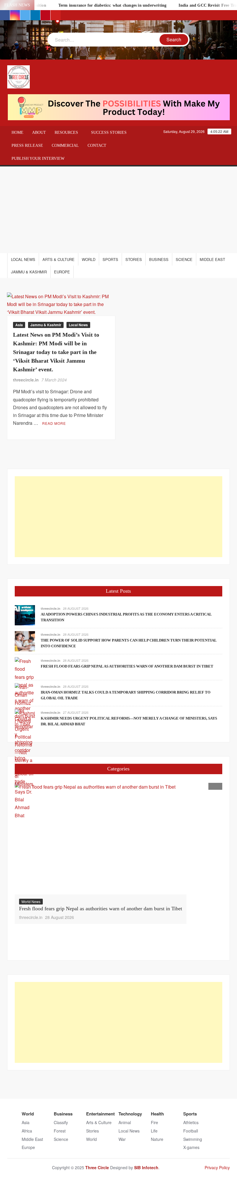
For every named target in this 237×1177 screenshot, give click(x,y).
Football (190, 1131)
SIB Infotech (146, 1167)
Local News (23, 259)
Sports (110, 259)
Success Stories (109, 132)
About (39, 132)
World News (30, 901)
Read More (54, 423)
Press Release (27, 145)
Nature (157, 1139)
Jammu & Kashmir (29, 272)
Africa (27, 1131)
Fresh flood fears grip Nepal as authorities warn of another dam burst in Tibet (127, 666)
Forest (60, 1131)
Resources (66, 132)
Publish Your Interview (38, 158)
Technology (130, 1114)
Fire (154, 1122)
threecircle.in (26, 380)
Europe (62, 272)
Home (17, 132)
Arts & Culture (58, 259)
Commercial (65, 145)
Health (157, 1114)
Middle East (212, 259)
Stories (133, 259)
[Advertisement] (118, 209)
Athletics (191, 1122)
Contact (97, 145)
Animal (124, 1122)
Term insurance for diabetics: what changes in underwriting (102, 5)
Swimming (192, 1139)
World (88, 259)
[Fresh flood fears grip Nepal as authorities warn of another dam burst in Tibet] (100, 838)
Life (154, 1131)
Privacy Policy (217, 1167)
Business (159, 259)
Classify (61, 1122)
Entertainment (100, 1114)
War (122, 1139)
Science (184, 259)
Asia (19, 324)
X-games (191, 1147)
